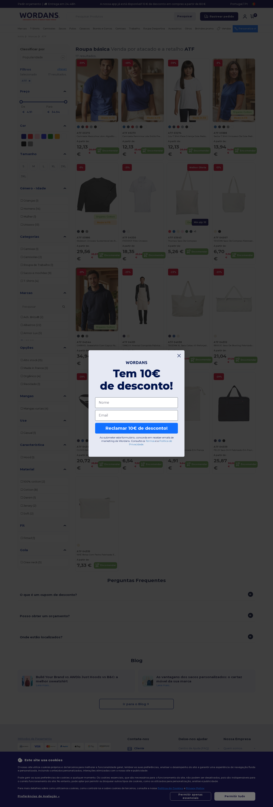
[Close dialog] (179, 355)
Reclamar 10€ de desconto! (136, 428)
